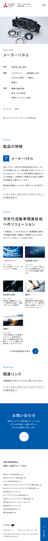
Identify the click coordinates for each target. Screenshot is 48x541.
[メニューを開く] (43, 5)
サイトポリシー (8, 530)
